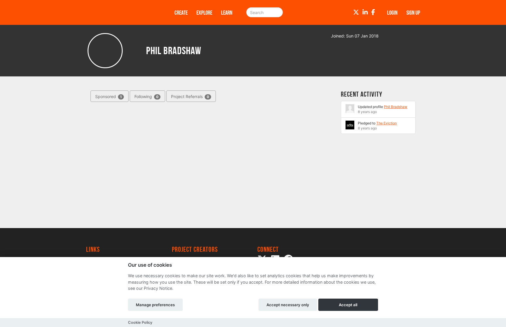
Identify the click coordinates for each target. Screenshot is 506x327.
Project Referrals (190, 96)
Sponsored (108, 96)
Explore (204, 12)
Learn (227, 12)
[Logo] (123, 12)
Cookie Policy (140, 322)
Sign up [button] (413, 12)
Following (146, 96)
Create (181, 12)
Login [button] (392, 12)
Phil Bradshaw (395, 107)
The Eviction (386, 123)
